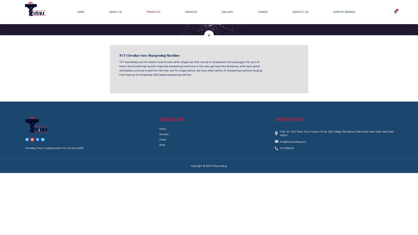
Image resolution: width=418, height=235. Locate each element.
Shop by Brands (344, 12)
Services (191, 12)
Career (263, 12)
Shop (162, 144)
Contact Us (300, 12)
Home (80, 12)
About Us (115, 12)
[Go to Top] (411, 227)
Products (153, 12)
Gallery (227, 12)
